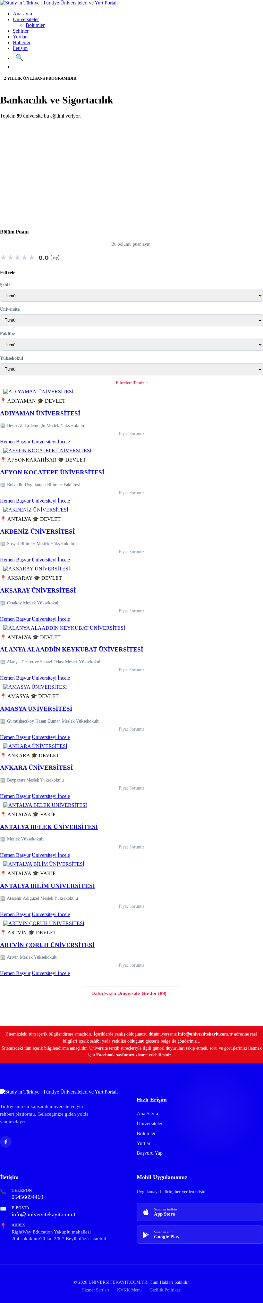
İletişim (20, 48)
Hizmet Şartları (95, 1290)
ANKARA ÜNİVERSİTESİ (36, 767)
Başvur (25, 67)
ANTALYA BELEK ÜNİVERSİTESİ (49, 827)
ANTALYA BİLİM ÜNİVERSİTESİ (47, 885)
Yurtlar (20, 36)
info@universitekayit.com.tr (205, 1034)
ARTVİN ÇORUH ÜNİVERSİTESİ (47, 945)
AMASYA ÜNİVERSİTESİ (36, 708)
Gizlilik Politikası (165, 1290)
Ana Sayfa (147, 1113)
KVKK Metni (129, 1290)
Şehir (5, 285)
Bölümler (35, 25)
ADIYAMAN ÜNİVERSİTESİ (40, 413)
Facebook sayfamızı (115, 1054)
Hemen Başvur (15, 441)
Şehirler (21, 31)
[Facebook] (6, 1142)
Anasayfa (22, 13)
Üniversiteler (26, 19)
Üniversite (10, 309)
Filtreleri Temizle (132, 383)
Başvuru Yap (150, 1153)
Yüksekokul (11, 358)
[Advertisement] (131, 169)
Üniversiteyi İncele (51, 441)
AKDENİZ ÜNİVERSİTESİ (37, 531)
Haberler (21, 42)
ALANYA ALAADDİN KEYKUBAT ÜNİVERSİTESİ (71, 649)
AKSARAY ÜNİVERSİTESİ (38, 590)
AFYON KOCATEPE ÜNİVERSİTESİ (52, 472)
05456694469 (27, 1197)
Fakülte (7, 334)
